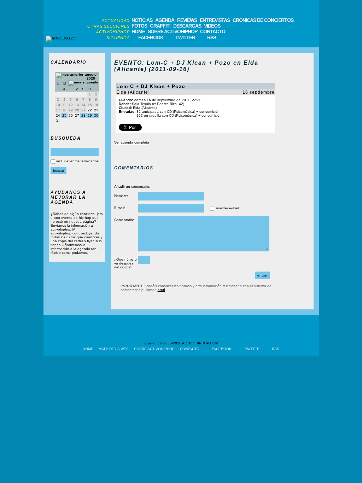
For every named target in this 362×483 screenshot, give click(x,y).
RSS (211, 37)
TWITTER (185, 37)
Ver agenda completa (131, 142)
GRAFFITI (160, 26)
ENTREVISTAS (215, 20)
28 (83, 115)
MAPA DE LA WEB (114, 349)
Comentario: (124, 220)
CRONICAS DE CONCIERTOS (263, 20)
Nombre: (121, 196)
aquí (161, 290)
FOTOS (139, 26)
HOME (138, 31)
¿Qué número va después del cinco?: (125, 263)
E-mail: (119, 208)
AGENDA (164, 20)
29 (90, 115)
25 (64, 115)
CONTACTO (212, 31)
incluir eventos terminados (77, 161)
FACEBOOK (150, 37)
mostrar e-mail (227, 208)
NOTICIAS (142, 20)
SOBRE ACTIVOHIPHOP (172, 31)
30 (96, 115)
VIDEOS (212, 26)
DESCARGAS (187, 26)
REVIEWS (187, 20)
